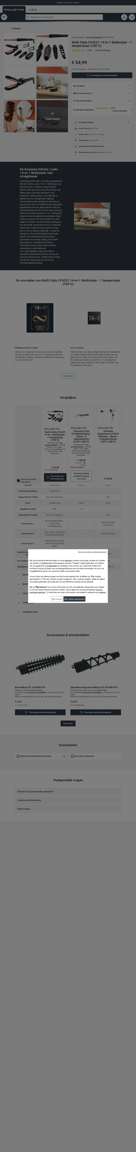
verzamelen (52, 566)
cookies (102, 592)
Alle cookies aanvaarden (74, 599)
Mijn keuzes (57, 599)
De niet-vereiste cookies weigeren (92, 552)
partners (68, 560)
